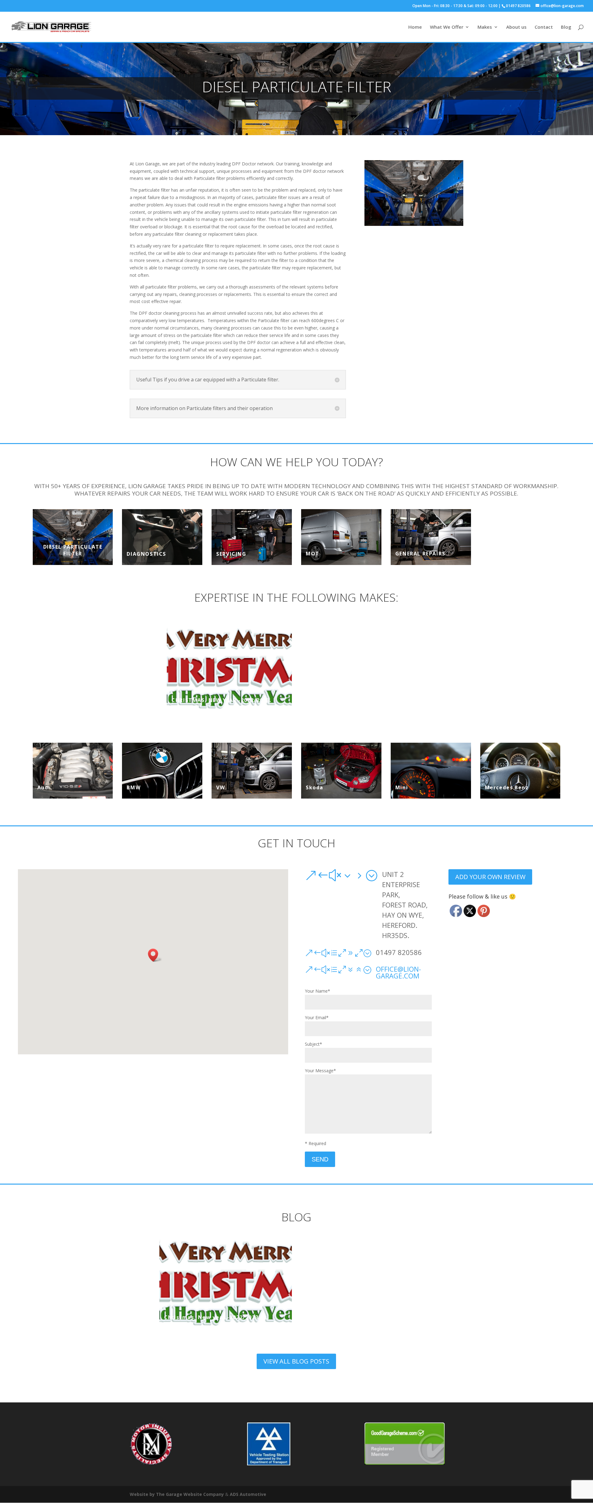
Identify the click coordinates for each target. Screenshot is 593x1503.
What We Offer (446, 27)
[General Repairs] (431, 537)
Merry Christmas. (65, 700)
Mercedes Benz (507, 787)
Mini (401, 787)
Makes (484, 27)
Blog (566, 27)
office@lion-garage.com (398, 972)
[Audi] (73, 771)
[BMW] (162, 771)
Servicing (231, 553)
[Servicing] (252, 537)
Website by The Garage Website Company (177, 1494)
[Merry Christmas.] (95, 667)
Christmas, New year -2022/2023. (221, 700)
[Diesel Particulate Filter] (73, 537)
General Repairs (420, 553)
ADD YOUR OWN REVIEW (490, 877)
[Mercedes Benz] (520, 771)
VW (220, 787)
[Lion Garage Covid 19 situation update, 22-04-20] (498, 667)
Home (415, 27)
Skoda (314, 787)
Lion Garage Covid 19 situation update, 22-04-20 (498, 696)
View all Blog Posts (296, 1361)
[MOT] (341, 537)
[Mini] (431, 771)
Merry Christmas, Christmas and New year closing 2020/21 (363, 696)
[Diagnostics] (162, 537)
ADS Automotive (248, 1494)
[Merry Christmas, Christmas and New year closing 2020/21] (363, 667)
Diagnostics (146, 553)
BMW (134, 787)
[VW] (252, 771)
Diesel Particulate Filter (73, 550)
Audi (43, 787)
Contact (544, 27)
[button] (155, 955)
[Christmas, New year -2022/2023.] (229, 667)
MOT (312, 553)
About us (516, 27)
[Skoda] (341, 771)
